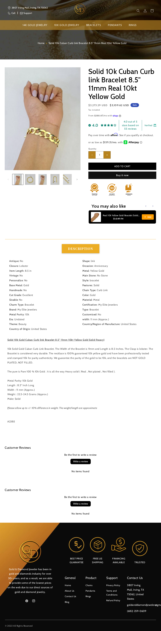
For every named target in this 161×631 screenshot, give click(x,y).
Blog (67, 602)
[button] (138, 10)
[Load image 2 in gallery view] (30, 179)
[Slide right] (77, 179)
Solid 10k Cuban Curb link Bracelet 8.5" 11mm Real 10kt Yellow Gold (88, 43)
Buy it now (122, 175)
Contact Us (70, 596)
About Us (69, 590)
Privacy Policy (113, 585)
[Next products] (152, 206)
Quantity (92, 148)
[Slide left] (8, 179)
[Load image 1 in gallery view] (17, 179)
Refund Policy (113, 600)
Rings (88, 596)
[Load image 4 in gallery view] (55, 179)
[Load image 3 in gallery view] (42, 179)
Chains (89, 585)
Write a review (80, 461)
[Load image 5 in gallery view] (67, 179)
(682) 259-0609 (136, 611)
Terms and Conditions (112, 592)
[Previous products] (145, 206)
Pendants (90, 590)
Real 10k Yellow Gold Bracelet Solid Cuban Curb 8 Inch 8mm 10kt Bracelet (121, 215)
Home (41, 43)
